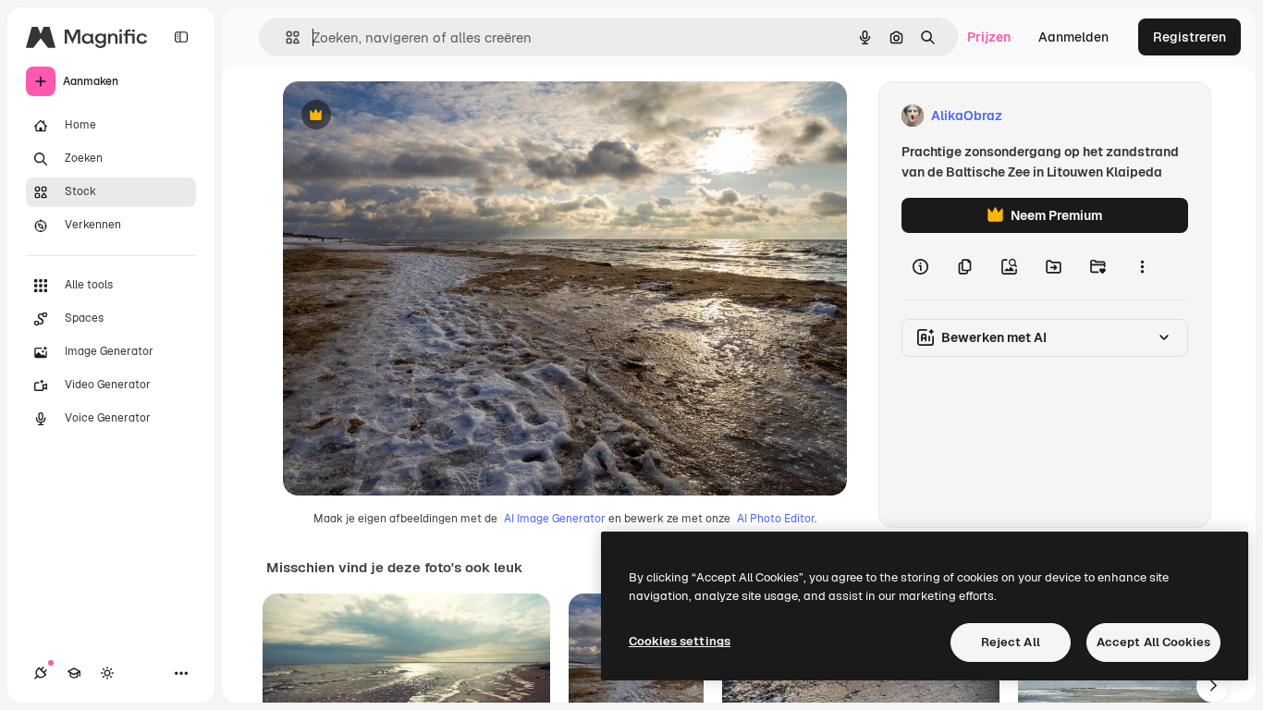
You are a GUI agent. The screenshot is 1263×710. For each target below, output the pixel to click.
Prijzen (989, 37)
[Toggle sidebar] (181, 37)
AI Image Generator (555, 518)
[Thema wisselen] (107, 673)
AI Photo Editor (776, 518)
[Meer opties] (1141, 266)
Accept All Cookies (1153, 642)
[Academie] (74, 673)
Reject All (1010, 642)
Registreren (1189, 37)
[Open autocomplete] (285, 37)
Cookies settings (679, 641)
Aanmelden (1073, 37)
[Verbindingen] (40, 673)
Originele (404, 116)
